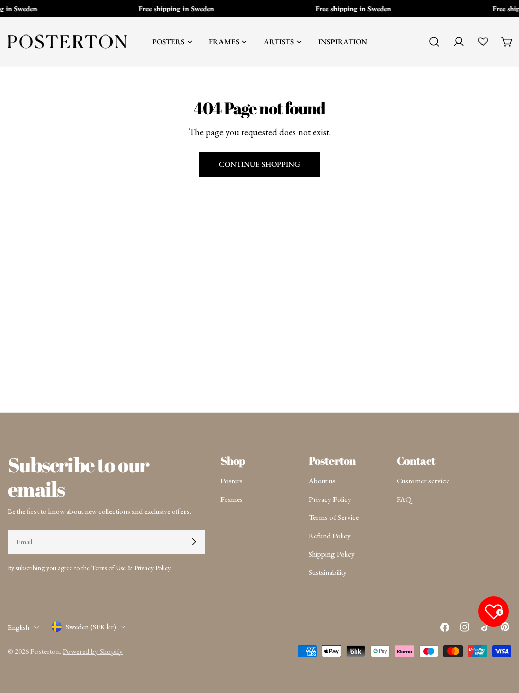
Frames (231, 499)
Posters (231, 481)
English (18, 627)
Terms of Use (108, 567)
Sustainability (328, 572)
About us (322, 481)
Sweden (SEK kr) (91, 626)
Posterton (45, 651)
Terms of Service (334, 517)
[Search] (434, 41)
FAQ (404, 499)
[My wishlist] (483, 41)
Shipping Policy (332, 554)
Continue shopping (259, 164)
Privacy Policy (330, 499)
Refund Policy (330, 535)
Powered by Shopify (93, 651)
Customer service (423, 481)
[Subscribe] (193, 541)
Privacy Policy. (153, 567)
